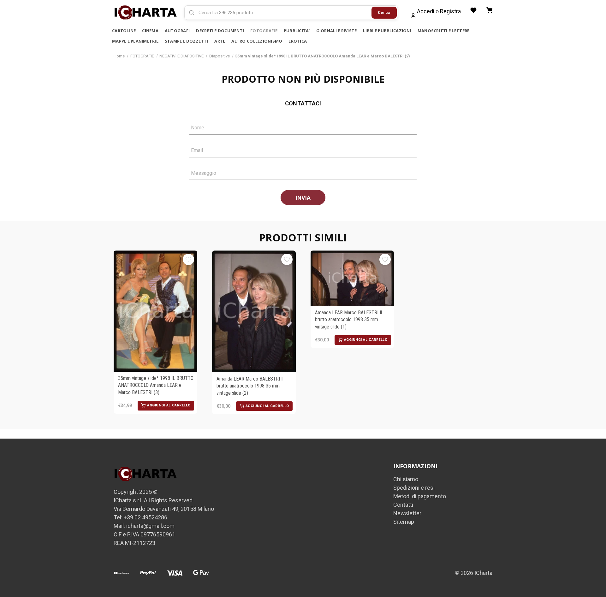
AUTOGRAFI (177, 30)
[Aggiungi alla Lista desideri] (188, 259)
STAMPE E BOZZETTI (186, 41)
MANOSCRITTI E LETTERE (443, 30)
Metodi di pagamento (419, 496)
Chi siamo (405, 479)
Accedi (425, 11)
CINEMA (150, 30)
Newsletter (407, 513)
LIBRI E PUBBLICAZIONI (387, 30)
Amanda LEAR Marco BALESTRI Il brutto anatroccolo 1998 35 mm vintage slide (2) (250, 386)
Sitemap (403, 521)
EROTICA (297, 41)
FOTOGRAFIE (263, 30)
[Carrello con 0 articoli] (489, 10)
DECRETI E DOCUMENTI (220, 30)
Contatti (403, 504)
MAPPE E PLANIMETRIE (135, 41)
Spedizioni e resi (414, 487)
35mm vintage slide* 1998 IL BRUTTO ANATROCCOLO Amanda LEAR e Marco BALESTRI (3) (155, 385)
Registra (450, 11)
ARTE (219, 41)
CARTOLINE (124, 30)
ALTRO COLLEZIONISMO (256, 41)
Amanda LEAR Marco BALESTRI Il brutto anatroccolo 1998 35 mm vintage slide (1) (348, 320)
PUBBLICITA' (297, 30)
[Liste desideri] (473, 10)
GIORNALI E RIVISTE (336, 30)
